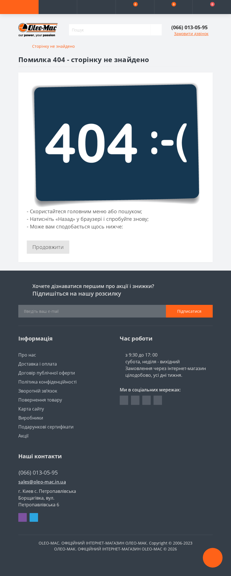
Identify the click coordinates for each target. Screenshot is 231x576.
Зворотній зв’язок (37, 391)
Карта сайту (31, 409)
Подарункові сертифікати (46, 427)
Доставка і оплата (37, 364)
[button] (96, 7)
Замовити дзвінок (191, 33)
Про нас (27, 355)
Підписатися (189, 311)
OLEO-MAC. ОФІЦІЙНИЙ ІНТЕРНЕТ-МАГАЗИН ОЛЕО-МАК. (93, 543)
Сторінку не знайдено (53, 46)
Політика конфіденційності (47, 382)
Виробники (30, 418)
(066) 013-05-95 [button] (38, 472)
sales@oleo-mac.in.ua (42, 482)
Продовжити (48, 247)
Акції (23, 436)
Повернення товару (40, 400)
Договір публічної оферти (46, 373)
